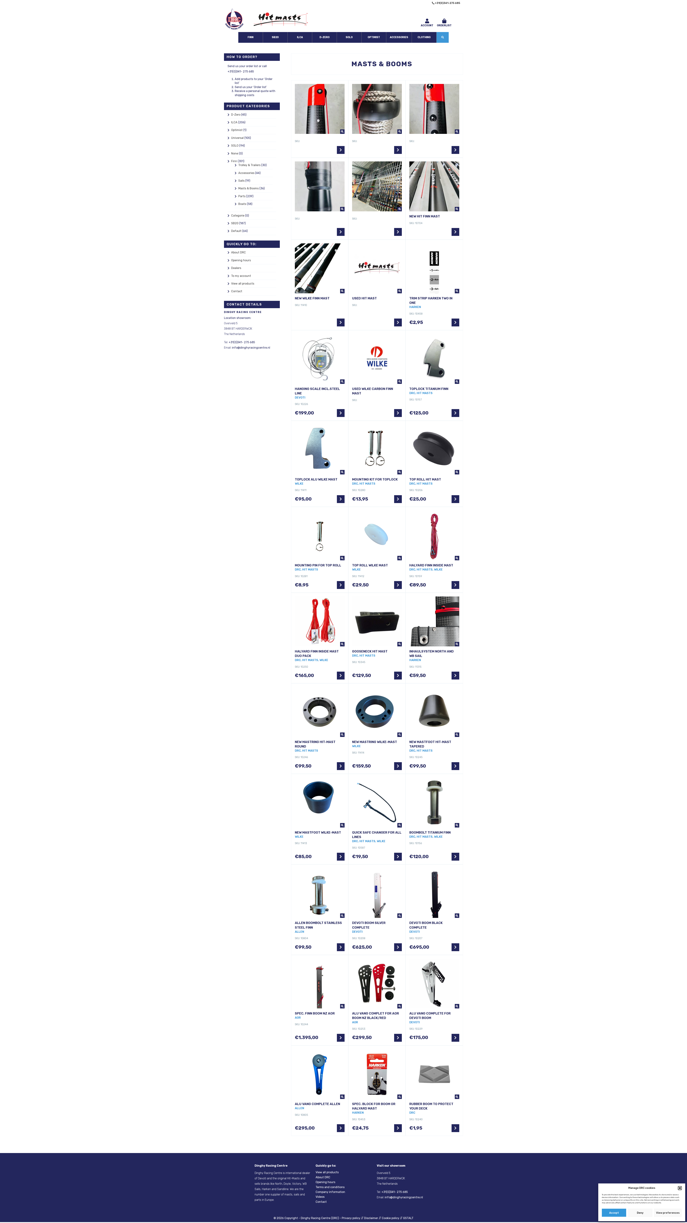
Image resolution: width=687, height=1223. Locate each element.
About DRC (238, 252)
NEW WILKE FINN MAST (312, 298)
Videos (320, 1197)
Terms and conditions (330, 1187)
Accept (614, 1212)
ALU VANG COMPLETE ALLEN (317, 1104)
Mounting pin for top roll (318, 565)
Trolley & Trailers (249, 165)
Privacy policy (351, 1218)
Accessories (399, 37)
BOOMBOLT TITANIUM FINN (430, 832)
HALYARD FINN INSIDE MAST (431, 565)
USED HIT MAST (364, 298)
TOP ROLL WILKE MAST (370, 565)
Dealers (236, 268)
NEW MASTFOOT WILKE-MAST (318, 832)
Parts (241, 196)
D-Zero (325, 37)
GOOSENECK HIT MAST (370, 651)
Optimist (374, 37)
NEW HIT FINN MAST (424, 216)
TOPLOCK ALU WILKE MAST (316, 479)
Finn (251, 37)
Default (236, 231)
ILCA (300, 37)
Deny (640, 1212)
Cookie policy (390, 1218)
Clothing (424, 37)
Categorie (237, 215)
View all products (242, 283)
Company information (330, 1192)
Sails (241, 180)
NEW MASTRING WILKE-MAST (374, 742)
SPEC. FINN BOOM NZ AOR (315, 1013)
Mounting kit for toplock (375, 479)
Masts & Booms (248, 188)
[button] (680, 1188)
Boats (242, 204)
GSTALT (408, 1218)
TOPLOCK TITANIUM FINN (428, 389)
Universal (237, 138)
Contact (236, 291)
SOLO (349, 37)
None (234, 153)
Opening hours (241, 260)
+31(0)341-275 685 (447, 3)
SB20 (275, 37)
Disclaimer (371, 1218)
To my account (241, 276)
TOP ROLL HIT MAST (425, 479)
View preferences (668, 1212)
